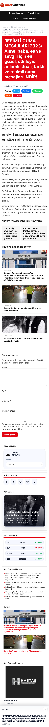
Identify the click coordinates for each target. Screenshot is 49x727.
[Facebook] (6, 482)
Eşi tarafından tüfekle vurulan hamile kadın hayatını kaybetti (25, 588)
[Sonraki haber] (41, 499)
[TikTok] (34, 482)
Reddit (8, 95)
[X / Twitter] (13, 482)
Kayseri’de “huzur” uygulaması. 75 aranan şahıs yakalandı (23, 583)
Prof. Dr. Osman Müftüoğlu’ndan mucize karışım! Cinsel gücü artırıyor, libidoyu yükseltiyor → (34, 233)
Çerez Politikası (29, 18)
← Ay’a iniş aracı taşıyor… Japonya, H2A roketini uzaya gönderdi (10, 233)
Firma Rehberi (34, 13)
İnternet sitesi (8, 411)
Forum (15, 18)
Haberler (5, 27)
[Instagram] (20, 482)
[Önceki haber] (36, 499)
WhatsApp (37, 91)
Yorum (6, 367)
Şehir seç (10, 459)
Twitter (16, 91)
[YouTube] (27, 482)
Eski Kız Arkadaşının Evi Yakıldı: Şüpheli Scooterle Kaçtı (24, 598)
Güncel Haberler (16, 13)
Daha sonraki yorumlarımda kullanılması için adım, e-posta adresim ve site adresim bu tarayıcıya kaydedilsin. (22, 426)
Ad (4, 391)
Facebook (26, 91)
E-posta (6, 401)
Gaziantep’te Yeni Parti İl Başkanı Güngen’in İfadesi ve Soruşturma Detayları (25, 593)
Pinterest (18, 95)
